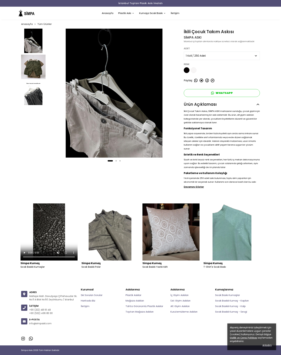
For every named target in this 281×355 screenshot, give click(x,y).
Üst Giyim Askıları (180, 300)
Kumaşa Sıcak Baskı (151, 13)
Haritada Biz (88, 300)
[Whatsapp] (31, 339)
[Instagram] (23, 339)
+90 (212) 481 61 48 (40, 309)
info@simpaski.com (40, 323)
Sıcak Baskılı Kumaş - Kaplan (232, 300)
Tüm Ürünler (44, 24)
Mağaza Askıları (135, 300)
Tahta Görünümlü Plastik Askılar (144, 306)
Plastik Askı (124, 13)
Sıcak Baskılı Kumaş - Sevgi (231, 311)
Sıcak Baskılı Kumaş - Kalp (230, 306)
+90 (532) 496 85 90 (41, 313)
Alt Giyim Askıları (180, 306)
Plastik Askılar (133, 295)
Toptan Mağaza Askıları (140, 311)
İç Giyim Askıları (179, 295)
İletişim (175, 13)
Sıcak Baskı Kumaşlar (227, 295)
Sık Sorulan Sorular (91, 295)
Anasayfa (107, 13)
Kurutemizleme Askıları (183, 311)
